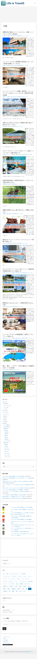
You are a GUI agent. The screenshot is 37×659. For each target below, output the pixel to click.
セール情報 (4, 403)
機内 (26, 588)
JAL (3, 573)
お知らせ (4, 401)
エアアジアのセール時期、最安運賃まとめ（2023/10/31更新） (13, 476)
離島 (13, 591)
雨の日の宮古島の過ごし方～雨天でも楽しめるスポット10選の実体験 (14, 498)
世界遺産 (21, 583)
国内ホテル (5, 586)
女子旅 (16, 586)
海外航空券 (5, 591)
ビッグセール (11, 581)
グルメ (4, 412)
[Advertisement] (18, 14)
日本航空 (18, 588)
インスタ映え (22, 573)
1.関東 (5, 430)
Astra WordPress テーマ (28, 651)
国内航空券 (11, 586)
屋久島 (29, 586)
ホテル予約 (30, 581)
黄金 (24, 591)
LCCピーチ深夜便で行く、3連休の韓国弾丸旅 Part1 (20, 531)
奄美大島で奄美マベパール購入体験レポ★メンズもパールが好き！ (14, 496)
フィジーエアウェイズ (22, 581)
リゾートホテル (11, 583)
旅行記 (4, 423)
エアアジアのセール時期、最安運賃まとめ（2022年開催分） (13, 489)
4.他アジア (6, 449)
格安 (23, 588)
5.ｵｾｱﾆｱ (5, 451)
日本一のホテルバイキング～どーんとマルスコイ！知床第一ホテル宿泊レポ (16, 487)
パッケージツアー (6, 405)
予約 (25, 583)
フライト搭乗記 (6, 425)
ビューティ (5, 414)
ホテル (4, 409)
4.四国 (5, 435)
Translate (10, 612)
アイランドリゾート (14, 573)
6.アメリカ (6, 453)
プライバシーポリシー (6, 643)
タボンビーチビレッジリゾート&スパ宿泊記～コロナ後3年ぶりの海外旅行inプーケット (18, 491)
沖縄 (30, 588)
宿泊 (12, 35)
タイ (22, 578)
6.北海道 (5, 439)
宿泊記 (24, 586)
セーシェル (13, 578)
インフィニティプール (6, 576)
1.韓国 (5, 444)
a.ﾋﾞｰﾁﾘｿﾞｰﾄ (8, 154)
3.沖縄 (4, 35)
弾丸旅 (4, 588)
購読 (4, 628)
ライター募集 (5, 640)
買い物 (7, 213)
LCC (7, 573)
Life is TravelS (15, 3)
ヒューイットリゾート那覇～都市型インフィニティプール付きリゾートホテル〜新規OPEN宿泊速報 (18, 93)
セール (18, 578)
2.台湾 (5, 446)
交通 (4, 416)
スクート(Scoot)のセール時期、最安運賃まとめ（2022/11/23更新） (14, 494)
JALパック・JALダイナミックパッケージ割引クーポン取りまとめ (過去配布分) (16, 484)
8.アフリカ (6, 455)
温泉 (9, 591)
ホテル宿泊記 (8, 35)
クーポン (20, 576)
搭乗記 (9, 588)
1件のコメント (25, 96)
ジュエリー (29, 576)
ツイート (4, 600)
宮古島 (20, 586)
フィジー (16, 581)
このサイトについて (6, 636)
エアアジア (14, 576)
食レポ (20, 591)
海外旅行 (5, 442)
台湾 (29, 583)
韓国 (16, 591)
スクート (4, 578)
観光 (6, 126)
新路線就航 (14, 588)
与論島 (17, 583)
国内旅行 (5, 428)
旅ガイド (4, 410)
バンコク (5, 581)
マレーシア (5, 583)
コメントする (25, 35)
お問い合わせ (5, 641)
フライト (5, 407)
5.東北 (5, 437)
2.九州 (5, 432)
